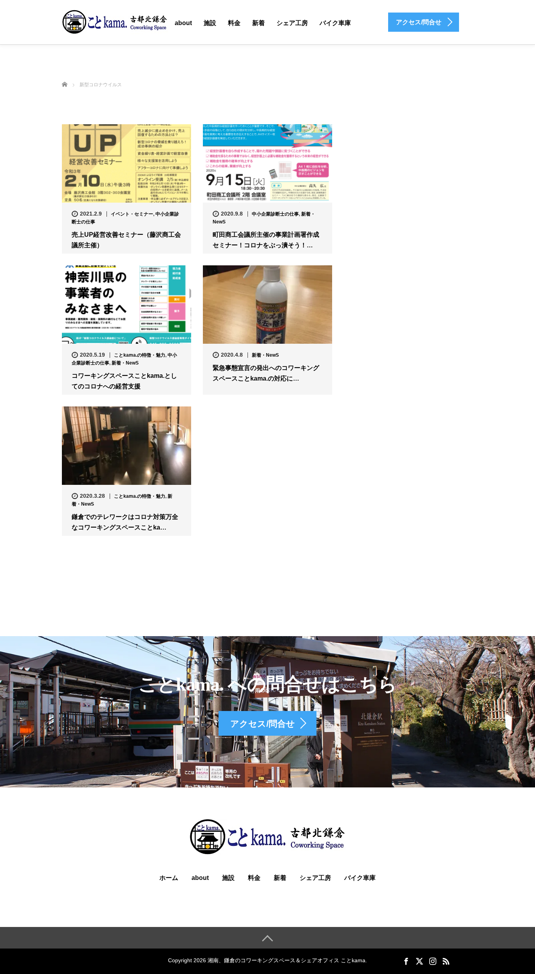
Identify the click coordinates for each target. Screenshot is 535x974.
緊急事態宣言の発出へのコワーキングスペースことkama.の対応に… (266, 373)
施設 (210, 23)
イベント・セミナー (132, 214)
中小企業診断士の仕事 (275, 214)
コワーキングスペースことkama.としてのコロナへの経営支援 (124, 381)
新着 (258, 23)
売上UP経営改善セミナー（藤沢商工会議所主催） (126, 239)
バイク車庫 (335, 23)
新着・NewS (125, 363)
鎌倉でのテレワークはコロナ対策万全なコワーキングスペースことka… (125, 522)
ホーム (168, 877)
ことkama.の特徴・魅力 (139, 355)
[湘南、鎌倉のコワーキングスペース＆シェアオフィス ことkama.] (115, 21)
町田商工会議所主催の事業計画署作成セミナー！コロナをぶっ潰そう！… (266, 239)
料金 (234, 23)
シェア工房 (292, 23)
